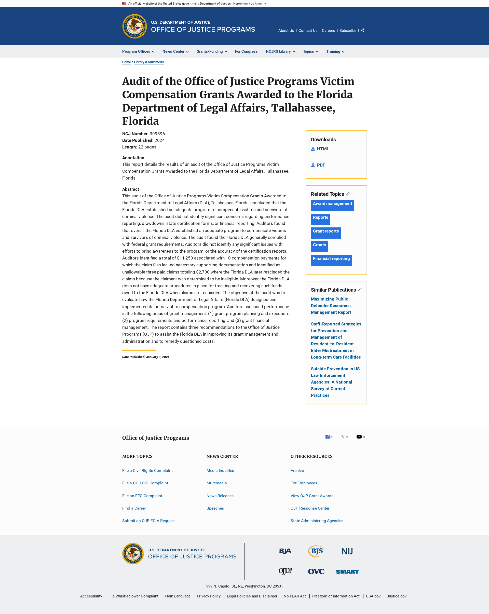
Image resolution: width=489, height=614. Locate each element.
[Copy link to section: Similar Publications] (358, 289)
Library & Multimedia (149, 62)
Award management (332, 203)
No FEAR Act (295, 596)
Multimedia (217, 483)
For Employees (304, 483)
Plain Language (178, 596)
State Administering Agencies (317, 520)
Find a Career (134, 508)
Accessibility (91, 596)
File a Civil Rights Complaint (147, 470)
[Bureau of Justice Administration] (285, 555)
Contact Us (308, 30)
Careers (328, 30)
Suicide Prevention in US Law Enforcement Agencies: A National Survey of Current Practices (335, 382)
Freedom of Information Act (336, 596)
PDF (321, 165)
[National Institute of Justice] (347, 555)
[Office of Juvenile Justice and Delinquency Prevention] (285, 575)
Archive (297, 470)
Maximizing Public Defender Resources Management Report (331, 305)
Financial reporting (331, 258)
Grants (319, 244)
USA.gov (373, 596)
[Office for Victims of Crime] (316, 575)
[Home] (203, 26)
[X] (346, 440)
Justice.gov (396, 596)
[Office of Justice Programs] (134, 26)
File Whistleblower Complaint (133, 596)
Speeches (215, 508)
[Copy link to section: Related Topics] (346, 193)
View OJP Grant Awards (312, 495)
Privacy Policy (209, 596)
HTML (323, 148)
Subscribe (347, 30)
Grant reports (326, 231)
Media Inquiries (220, 470)
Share (366, 34)
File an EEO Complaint (142, 495)
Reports (320, 217)
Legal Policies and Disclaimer (252, 596)
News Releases (220, 495)
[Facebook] (331, 440)
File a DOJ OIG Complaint (145, 483)
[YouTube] (361, 440)
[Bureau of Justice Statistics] (316, 558)
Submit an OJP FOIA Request (148, 520)
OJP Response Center (310, 508)
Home (126, 62)
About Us (286, 30)
